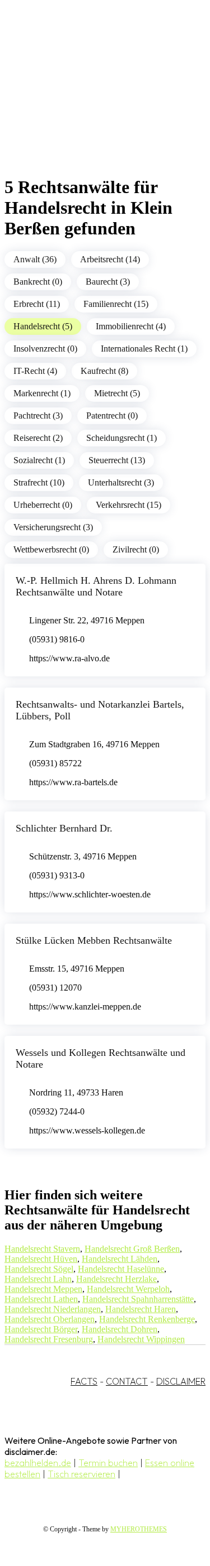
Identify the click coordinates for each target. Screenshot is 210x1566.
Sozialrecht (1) (39, 460)
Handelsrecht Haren (140, 1309)
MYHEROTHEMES (138, 1529)
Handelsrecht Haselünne (121, 1269)
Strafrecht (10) (38, 482)
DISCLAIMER (181, 1381)
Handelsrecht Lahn (38, 1279)
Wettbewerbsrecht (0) (51, 549)
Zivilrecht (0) (136, 549)
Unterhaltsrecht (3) (121, 482)
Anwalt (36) (35, 259)
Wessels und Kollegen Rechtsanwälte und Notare (100, 1058)
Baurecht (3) (108, 281)
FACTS (84, 1381)
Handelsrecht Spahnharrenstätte (138, 1299)
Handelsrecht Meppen (43, 1289)
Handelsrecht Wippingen (141, 1339)
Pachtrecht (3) (38, 415)
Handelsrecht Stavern (42, 1248)
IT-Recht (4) (35, 371)
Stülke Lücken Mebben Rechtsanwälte (94, 940)
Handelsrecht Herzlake (116, 1279)
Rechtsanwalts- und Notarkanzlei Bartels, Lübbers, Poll (100, 710)
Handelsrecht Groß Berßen (132, 1248)
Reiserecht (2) (38, 438)
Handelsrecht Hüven (40, 1259)
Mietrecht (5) (117, 393)
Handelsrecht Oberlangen (49, 1319)
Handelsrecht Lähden (119, 1259)
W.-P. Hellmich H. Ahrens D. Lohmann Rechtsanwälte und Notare (96, 586)
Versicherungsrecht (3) (53, 527)
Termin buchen (108, 1462)
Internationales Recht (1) (144, 348)
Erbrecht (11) (36, 304)
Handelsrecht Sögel (38, 1269)
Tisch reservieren (81, 1473)
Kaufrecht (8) (104, 371)
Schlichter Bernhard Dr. (64, 828)
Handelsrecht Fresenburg (48, 1339)
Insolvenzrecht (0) (45, 348)
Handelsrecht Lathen (41, 1299)
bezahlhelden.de (37, 1462)
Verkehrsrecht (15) (128, 505)
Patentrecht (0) (112, 415)
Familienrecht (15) (115, 304)
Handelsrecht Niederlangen (52, 1309)
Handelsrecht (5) (42, 326)
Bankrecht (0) (37, 281)
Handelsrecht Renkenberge (147, 1319)
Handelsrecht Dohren (119, 1329)
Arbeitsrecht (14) (110, 259)
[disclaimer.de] (93, 101)
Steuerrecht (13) (116, 460)
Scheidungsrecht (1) (121, 438)
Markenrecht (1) (42, 393)
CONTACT (127, 1381)
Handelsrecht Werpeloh (128, 1289)
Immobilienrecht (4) (131, 326)
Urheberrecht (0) (42, 505)
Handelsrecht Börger (40, 1329)
